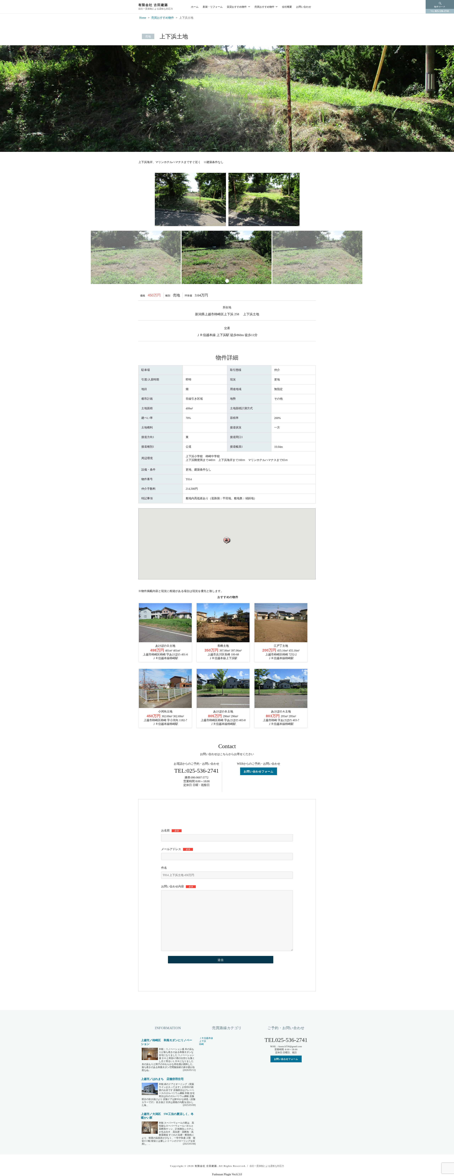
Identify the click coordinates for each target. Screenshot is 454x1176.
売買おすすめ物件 (264, 6)
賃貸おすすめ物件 (237, 6)
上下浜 (202, 1041)
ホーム (194, 6)
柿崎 (201, 1044)
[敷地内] (190, 257)
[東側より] (189, 199)
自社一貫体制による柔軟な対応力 (267, 1166)
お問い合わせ (303, 6)
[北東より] (263, 199)
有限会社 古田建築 (153, 5)
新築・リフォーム (213, 6)
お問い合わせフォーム (258, 771)
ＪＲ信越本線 (206, 1038)
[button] (227, 540)
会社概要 (287, 6)
